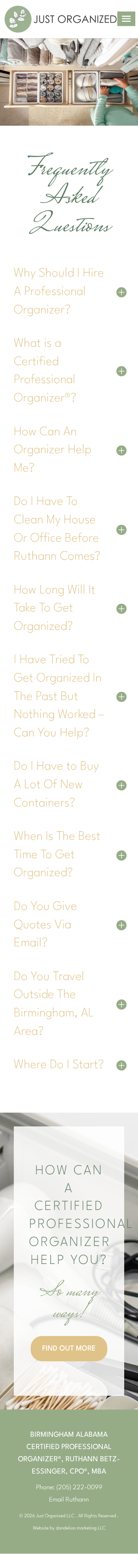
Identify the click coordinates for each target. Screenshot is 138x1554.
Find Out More (69, 1348)
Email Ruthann (69, 1500)
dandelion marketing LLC (80, 1528)
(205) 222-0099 (79, 1487)
